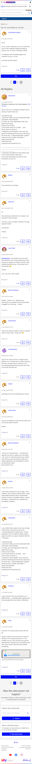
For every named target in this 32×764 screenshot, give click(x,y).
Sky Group (3, 750)
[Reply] (28, 70)
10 (4, 432)
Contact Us (28, 748)
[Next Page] (21, 82)
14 (4, 610)
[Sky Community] (9, 2)
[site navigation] (2, 2)
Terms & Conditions (26, 745)
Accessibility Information (25, 747)
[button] (29, 32)
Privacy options (5, 745)
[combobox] (14, 13)
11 (4, 471)
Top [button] (17, 742)
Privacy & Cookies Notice (7, 747)
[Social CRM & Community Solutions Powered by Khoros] (27, 760)
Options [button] (3, 24)
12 (4, 507)
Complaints (4, 748)
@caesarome (6, 258)
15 (4, 667)
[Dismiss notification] (30, 6)
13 (4, 575)
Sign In (30, 2)
